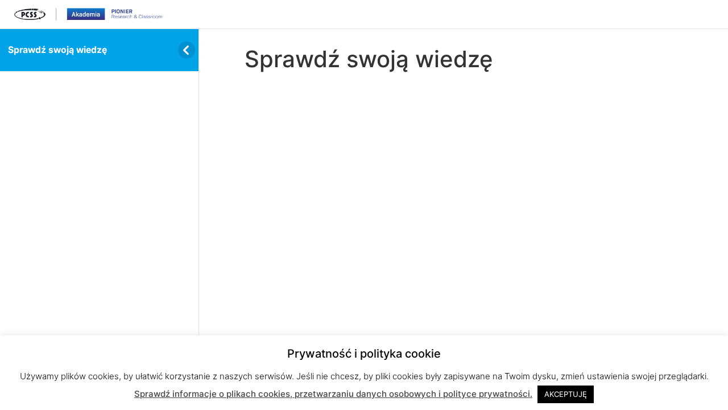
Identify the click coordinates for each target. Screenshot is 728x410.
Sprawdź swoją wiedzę (57, 49)
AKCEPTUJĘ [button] (565, 394)
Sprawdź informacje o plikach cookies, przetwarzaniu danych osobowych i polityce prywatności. (333, 393)
